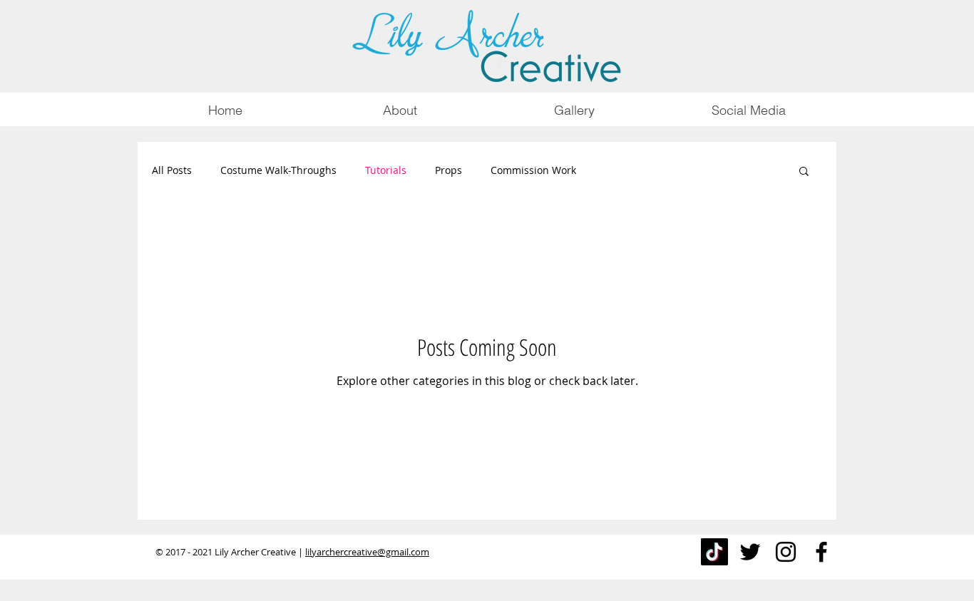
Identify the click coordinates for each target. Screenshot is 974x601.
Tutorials (385, 170)
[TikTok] (714, 551)
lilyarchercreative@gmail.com (367, 551)
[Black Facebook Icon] (821, 551)
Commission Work (533, 170)
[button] (804, 172)
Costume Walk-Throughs (278, 170)
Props (448, 170)
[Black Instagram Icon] (785, 551)
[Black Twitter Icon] (750, 551)
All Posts (172, 170)
